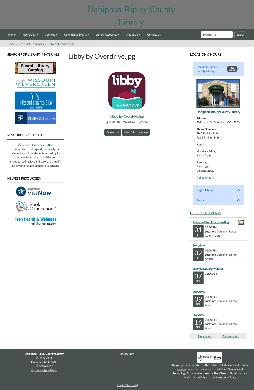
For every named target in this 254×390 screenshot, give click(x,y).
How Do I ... (29, 34)
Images (39, 43)
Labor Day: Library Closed (208, 268)
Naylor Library (205, 190)
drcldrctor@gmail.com (44, 370)
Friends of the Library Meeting (211, 222)
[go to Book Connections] (35, 206)
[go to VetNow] (35, 191)
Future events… (230, 336)
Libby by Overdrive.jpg (127, 116)
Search (240, 34)
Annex (200, 200)
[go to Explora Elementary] (35, 144)
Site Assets (24, 43)
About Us (132, 34)
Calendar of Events (75, 34)
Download (113, 132)
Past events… (205, 336)
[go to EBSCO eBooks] (35, 118)
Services (50, 34)
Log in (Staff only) (127, 385)
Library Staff (127, 353)
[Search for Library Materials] (35, 67)
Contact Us (154, 34)
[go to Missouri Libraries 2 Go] (35, 100)
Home (12, 34)
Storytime (199, 245)
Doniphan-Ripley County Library (216, 69)
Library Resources (106, 34)
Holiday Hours (205, 177)
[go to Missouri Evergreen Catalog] (35, 82)
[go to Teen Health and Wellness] (35, 221)
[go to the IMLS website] (210, 357)
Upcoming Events (205, 213)
